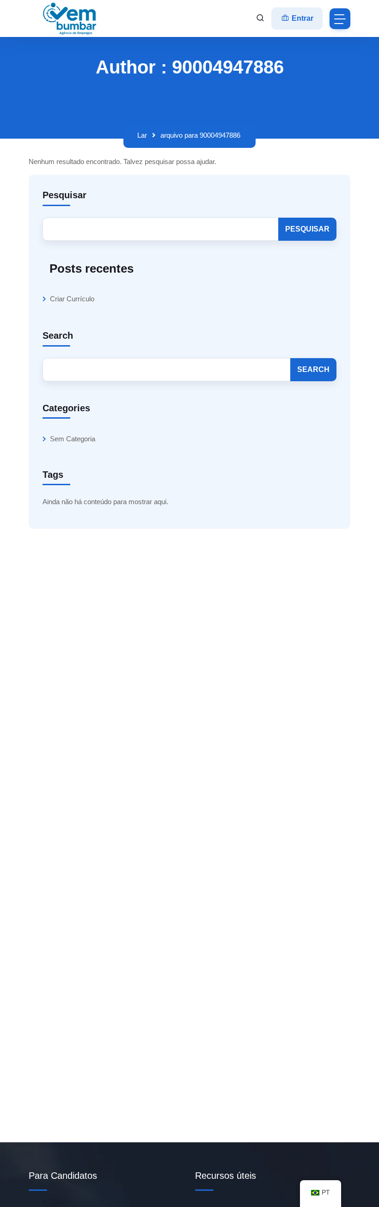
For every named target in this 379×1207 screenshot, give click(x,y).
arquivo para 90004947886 (200, 135)
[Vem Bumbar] (70, 18)
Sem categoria (72, 439)
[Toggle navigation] (340, 18)
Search (58, 335)
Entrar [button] (301, 18)
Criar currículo (72, 299)
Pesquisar (64, 195)
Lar (142, 135)
